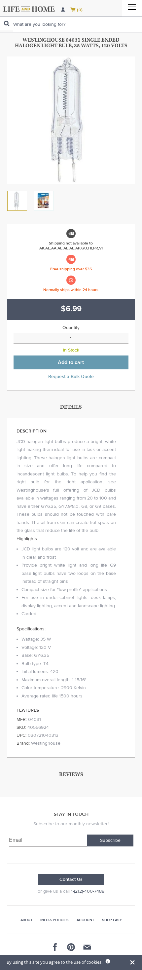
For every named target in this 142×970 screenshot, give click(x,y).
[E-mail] (86, 947)
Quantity (71, 327)
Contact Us (71, 879)
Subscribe (110, 840)
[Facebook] (55, 947)
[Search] (6, 23)
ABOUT (26, 920)
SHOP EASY (112, 920)
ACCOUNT (85, 920)
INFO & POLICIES (54, 920)
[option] (71, 120)
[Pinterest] (71, 947)
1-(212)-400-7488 (87, 891)
